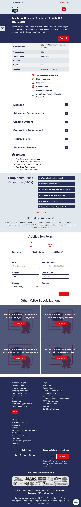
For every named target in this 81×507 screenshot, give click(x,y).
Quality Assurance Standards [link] (25, 498)
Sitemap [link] (50, 503)
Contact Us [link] (16, 401)
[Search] (68, 2)
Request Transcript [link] (50, 388)
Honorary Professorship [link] (21, 391)
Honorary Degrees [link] (19, 388)
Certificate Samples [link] (19, 393)
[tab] (56, 178)
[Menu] (64, 9)
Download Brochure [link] (19, 406)
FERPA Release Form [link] (50, 401)
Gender (15, 273)
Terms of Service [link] (53, 498)
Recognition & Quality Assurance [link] (24, 430)
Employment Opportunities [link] (22, 441)
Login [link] (45, 383)
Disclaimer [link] (41, 503)
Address (45, 283)
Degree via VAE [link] (18, 385)
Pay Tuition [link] (47, 385)
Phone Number (48, 262)
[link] (2, 28)
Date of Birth (47, 273)
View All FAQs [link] (40, 213)
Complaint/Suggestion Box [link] (22, 404)
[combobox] (45, 266)
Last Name (57, 252)
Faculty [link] (15, 428)
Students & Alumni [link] (50, 404)
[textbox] (23, 276)
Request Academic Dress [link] (52, 391)
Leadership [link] (16, 425)
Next (63, 294)
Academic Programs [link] (19, 383)
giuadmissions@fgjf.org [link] (40, 227)
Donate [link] (62, 2)
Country (16, 283)
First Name (17, 252)
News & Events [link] (17, 438)
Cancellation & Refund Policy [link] (49, 501)
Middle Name (38, 252)
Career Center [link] (48, 396)
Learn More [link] (20, 323)
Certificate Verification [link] (51, 409)
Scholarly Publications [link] (20, 435)
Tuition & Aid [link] (17, 396)
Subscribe (62, 456)
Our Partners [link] (17, 433)
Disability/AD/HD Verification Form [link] (56, 398)
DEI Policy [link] (41, 498)
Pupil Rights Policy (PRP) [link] (27, 501)
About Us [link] (15, 420)
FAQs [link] (14, 398)
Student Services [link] (49, 393)
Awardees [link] (46, 406)
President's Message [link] (19, 422)
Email (15, 262)
